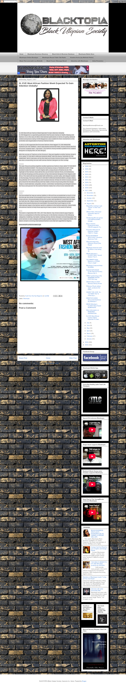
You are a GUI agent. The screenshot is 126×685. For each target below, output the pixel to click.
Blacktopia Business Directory (38, 54)
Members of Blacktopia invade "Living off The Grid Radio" (94, 578)
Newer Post (23, 358)
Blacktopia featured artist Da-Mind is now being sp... (94, 249)
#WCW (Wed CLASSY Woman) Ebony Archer (94, 282)
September (90, 201)
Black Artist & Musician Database (63, 54)
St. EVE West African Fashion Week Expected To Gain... (93, 317)
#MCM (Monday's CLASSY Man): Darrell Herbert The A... (94, 255)
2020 (87, 182)
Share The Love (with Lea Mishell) (30, 61)
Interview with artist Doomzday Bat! (97, 589)
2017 (87, 190)
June (88, 325)
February (90, 336)
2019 (87, 185)
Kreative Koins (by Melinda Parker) (81, 57)
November (90, 195)
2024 (87, 172)
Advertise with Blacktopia (79, 61)
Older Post (73, 358)
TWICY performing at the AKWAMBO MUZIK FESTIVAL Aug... (94, 277)
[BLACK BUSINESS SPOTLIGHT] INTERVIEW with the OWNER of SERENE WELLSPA (97, 534)
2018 (87, 187)
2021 (87, 180)
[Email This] (54, 296)
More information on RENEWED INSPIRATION (92, 311)
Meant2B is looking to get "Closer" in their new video (94, 207)
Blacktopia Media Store (86, 54)
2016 (87, 342)
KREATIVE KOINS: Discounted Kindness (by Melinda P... (93, 299)
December (90, 193)
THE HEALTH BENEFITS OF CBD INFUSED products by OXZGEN (99, 563)
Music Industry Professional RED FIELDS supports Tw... (94, 225)
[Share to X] (58, 296)
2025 (87, 169)
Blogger (84, 681)
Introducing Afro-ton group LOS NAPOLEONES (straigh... (94, 219)
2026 (87, 166)
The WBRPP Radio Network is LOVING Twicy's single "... (93, 261)
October (89, 198)
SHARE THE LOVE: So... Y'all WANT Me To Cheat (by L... (94, 293)
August (89, 203)
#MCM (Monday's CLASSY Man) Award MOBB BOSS (93, 305)
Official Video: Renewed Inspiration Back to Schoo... (93, 213)
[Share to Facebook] (60, 296)
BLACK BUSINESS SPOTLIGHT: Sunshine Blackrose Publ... (94, 237)
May (88, 328)
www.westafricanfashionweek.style (30, 224)
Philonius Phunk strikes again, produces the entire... (93, 287)
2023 (87, 174)
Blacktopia (26, 298)
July (88, 323)
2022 (87, 177)
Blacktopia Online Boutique (28, 57)
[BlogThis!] (56, 296)
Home (21, 54)
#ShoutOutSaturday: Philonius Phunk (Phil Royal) (93, 243)
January (89, 339)
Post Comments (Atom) (51, 363)
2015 (87, 345)
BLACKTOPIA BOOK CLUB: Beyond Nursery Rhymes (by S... (94, 271)
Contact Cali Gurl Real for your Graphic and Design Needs (99, 548)
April (88, 331)
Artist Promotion (97, 61)
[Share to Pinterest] (62, 296)
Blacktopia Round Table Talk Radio (54, 57)
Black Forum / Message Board (57, 61)
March (89, 333)
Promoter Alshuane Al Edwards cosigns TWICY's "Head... (93, 231)
